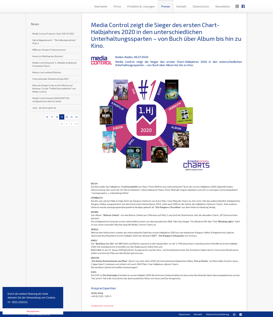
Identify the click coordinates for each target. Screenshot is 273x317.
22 (76, 117)
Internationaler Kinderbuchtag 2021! (50, 78)
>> (76, 123)
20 (66, 117)
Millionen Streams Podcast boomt (49, 49)
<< (62, 123)
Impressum (184, 314)
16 (47, 117)
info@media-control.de (102, 305)
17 (52, 117)
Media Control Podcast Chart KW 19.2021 (53, 33)
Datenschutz (201, 6)
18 (57, 117)
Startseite (100, 6)
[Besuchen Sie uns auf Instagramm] (236, 4)
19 (62, 117)
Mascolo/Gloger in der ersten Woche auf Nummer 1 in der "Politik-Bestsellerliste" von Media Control (54, 88)
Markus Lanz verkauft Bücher (46, 72)
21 (71, 117)
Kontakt (181, 6)
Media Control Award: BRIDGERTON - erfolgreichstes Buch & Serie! (51, 100)
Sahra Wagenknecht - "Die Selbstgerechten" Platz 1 (54, 42)
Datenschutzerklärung (217, 314)
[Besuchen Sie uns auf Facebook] (243, 4)
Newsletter (222, 6)
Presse (165, 6)
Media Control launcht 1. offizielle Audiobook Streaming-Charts (54, 64)
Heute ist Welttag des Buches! (47, 56)
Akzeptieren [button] (33, 311)
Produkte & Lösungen (141, 6)
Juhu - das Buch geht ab (44, 107)
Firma (117, 6)
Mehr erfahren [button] (20, 302)
